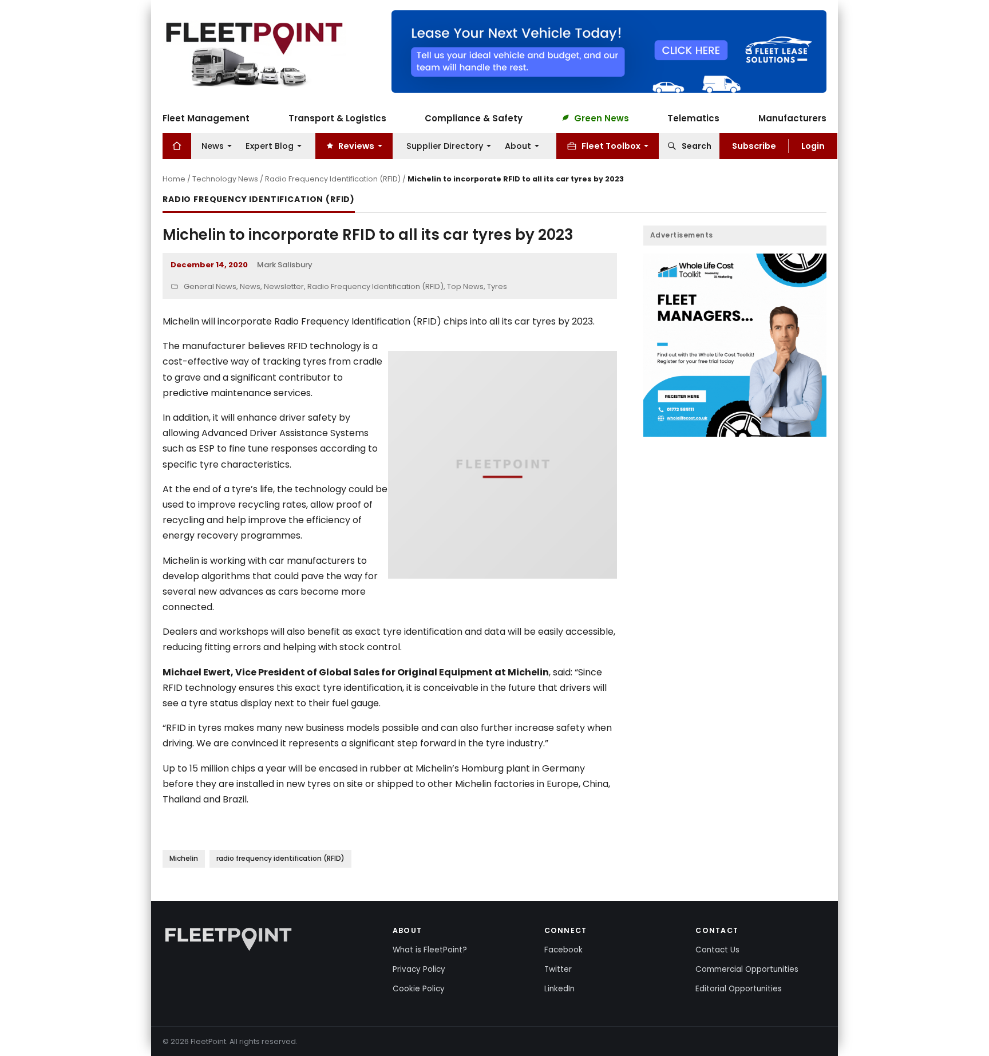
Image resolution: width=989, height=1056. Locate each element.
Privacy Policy (419, 969)
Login (813, 145)
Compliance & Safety (474, 118)
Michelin (183, 858)
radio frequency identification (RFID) (280, 858)
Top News (465, 286)
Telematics (693, 118)
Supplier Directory (444, 145)
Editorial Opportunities (738, 988)
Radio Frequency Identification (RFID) (333, 179)
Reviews (356, 145)
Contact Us (717, 949)
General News (210, 286)
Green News (601, 118)
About (518, 145)
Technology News (225, 179)
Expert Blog (270, 145)
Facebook (563, 949)
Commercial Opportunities (746, 969)
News (212, 145)
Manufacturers (792, 118)
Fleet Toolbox (610, 145)
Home (174, 179)
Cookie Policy (419, 988)
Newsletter (284, 286)
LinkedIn (559, 988)
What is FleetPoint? (430, 949)
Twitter (558, 969)
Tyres (497, 286)
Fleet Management (206, 118)
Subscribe (754, 145)
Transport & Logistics (337, 118)
